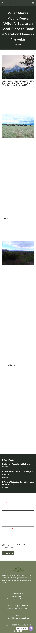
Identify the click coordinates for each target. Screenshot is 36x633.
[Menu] (33, 3)
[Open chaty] (31, 628)
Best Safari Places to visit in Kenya (16, 464)
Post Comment (8, 553)
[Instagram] (18, 631)
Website (5, 522)
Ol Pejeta (11, 365)
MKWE (28, 625)
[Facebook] (15, 631)
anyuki (5, 218)
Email (5, 515)
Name (5, 508)
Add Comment (8, 528)
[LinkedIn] (21, 631)
